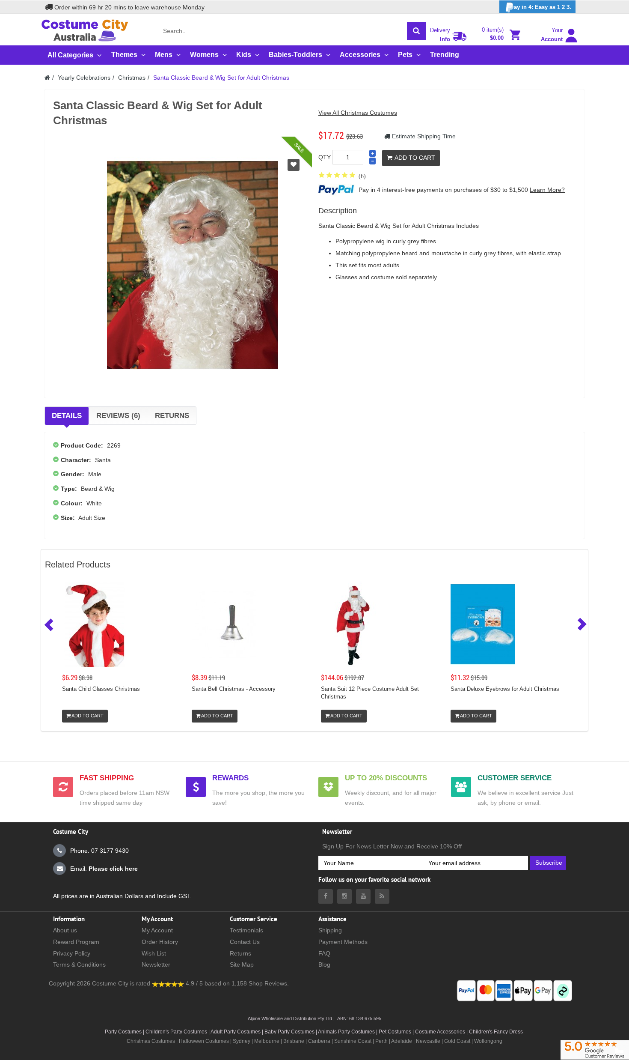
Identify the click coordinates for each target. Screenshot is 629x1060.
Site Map (242, 964)
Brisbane (293, 1041)
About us (65, 930)
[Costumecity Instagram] (344, 896)
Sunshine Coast (352, 1041)
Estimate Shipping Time (423, 136)
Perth (381, 1041)
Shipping (330, 930)
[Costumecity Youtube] (363, 896)
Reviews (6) (118, 416)
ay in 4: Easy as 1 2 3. (542, 7)
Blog (324, 964)
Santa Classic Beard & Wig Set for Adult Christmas (221, 77)
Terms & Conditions (79, 964)
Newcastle (429, 1041)
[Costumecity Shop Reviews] (168, 983)
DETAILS (67, 416)
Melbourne (266, 1041)
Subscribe (548, 862)
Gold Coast (457, 1041)
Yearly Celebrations (84, 77)
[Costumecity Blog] (382, 896)
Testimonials (246, 930)
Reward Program (76, 941)
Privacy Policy (71, 953)
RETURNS (172, 416)
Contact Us (245, 941)
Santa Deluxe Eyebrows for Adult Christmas (505, 689)
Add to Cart (415, 157)
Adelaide (401, 1041)
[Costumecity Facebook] (325, 896)
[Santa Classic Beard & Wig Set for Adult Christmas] (192, 264)
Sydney (241, 1041)
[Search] (416, 31)
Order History (160, 941)
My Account (157, 930)
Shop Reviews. (269, 983)
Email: (104, 868)
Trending (444, 54)
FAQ (324, 953)
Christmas (131, 77)
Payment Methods (343, 941)
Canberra (319, 1041)
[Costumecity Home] (47, 77)
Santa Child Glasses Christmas (101, 689)
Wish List (154, 953)
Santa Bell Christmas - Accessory (234, 689)
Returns (240, 953)
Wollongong (488, 1041)
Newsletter (156, 964)
